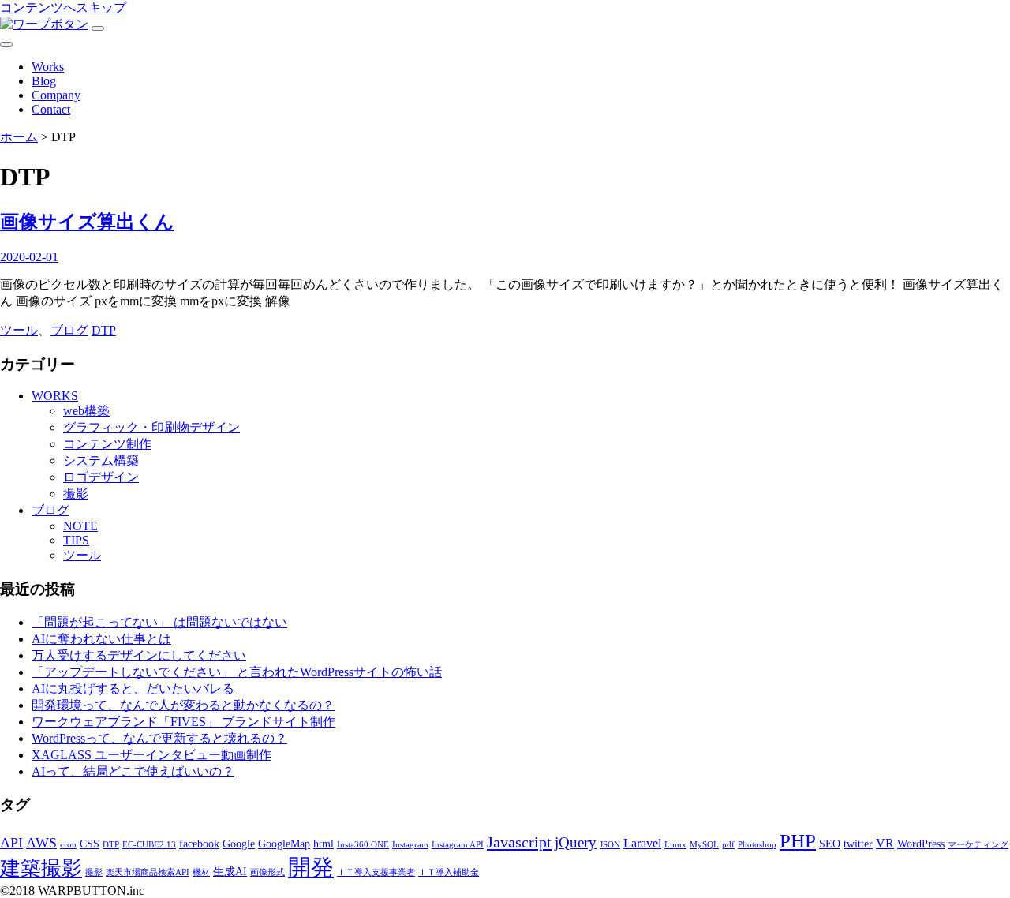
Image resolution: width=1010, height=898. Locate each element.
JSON (610, 844)
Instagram (410, 844)
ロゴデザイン (101, 477)
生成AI (230, 871)
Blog (44, 81)
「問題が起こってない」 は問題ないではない (159, 622)
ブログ (69, 330)
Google (239, 844)
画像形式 (267, 872)
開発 (311, 867)
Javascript (519, 842)
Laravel (642, 843)
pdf (728, 844)
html (323, 844)
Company (56, 95)
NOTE (80, 526)
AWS (41, 843)
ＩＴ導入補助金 (448, 872)
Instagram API (458, 844)
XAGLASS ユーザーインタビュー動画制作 (151, 754)
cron (68, 844)
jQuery (576, 842)
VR (885, 843)
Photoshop (757, 844)
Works (48, 66)
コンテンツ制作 (107, 444)
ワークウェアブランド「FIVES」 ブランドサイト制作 (183, 721)
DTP (104, 330)
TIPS (76, 540)
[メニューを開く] (98, 28)
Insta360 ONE (363, 844)
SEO (829, 844)
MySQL (704, 844)
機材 (201, 872)
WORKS (55, 395)
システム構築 (101, 460)
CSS (89, 844)
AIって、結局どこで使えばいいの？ (133, 771)
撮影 (75, 493)
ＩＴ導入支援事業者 (376, 872)
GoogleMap (284, 844)
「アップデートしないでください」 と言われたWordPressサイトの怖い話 (237, 672)
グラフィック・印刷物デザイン (151, 427)
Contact (51, 109)
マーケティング (978, 844)
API (11, 843)
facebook (199, 844)
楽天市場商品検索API (147, 872)
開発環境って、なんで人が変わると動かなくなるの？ (183, 705)
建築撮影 (41, 868)
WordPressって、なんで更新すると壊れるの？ (159, 738)
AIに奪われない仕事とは (101, 638)
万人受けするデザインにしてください (139, 655)
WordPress (921, 844)
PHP (798, 840)
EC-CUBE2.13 (149, 844)
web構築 (86, 410)
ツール (19, 330)
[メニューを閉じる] (6, 44)
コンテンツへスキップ (63, 7)
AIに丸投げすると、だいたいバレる (133, 688)
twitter (858, 844)
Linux (675, 844)
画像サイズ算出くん (87, 221)
